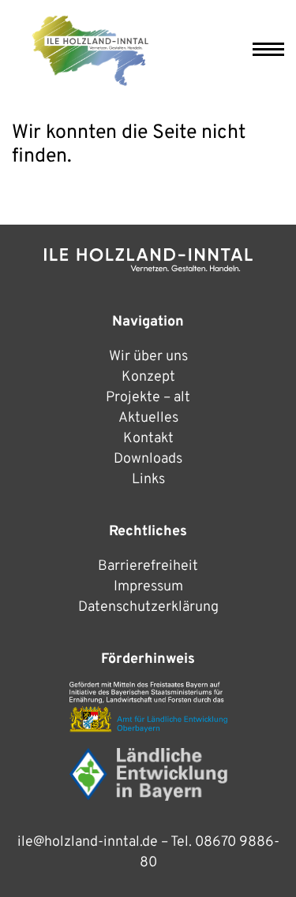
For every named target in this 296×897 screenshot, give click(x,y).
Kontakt (148, 439)
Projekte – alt (148, 398)
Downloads (148, 459)
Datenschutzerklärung (148, 607)
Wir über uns (148, 357)
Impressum (148, 587)
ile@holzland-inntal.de (87, 842)
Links (148, 480)
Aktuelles (148, 418)
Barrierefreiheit (148, 566)
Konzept (148, 377)
